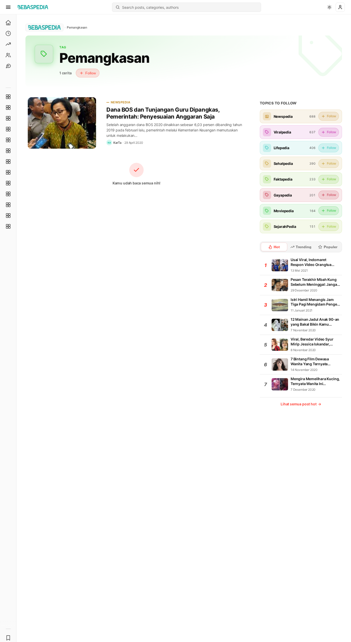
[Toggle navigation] (8, 7)
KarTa (117, 143)
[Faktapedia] (8, 97)
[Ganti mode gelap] (329, 7)
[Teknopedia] (8, 226)
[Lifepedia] (8, 129)
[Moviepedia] (8, 140)
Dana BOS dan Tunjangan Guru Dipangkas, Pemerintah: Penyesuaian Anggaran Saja (162, 113)
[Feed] (8, 55)
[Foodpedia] (8, 205)
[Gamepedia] (8, 151)
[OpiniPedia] (8, 161)
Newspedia (120, 102)
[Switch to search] (117, 7)
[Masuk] (340, 7)
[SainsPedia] (8, 215)
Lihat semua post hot (301, 404)
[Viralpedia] (8, 118)
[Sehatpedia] (8, 107)
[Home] (8, 22)
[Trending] (8, 44)
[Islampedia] (8, 194)
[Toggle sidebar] (16, 328)
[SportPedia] (8, 172)
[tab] (274, 247)
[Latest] (8, 33)
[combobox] (190, 7)
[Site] (8, 66)
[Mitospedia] (8, 183)
